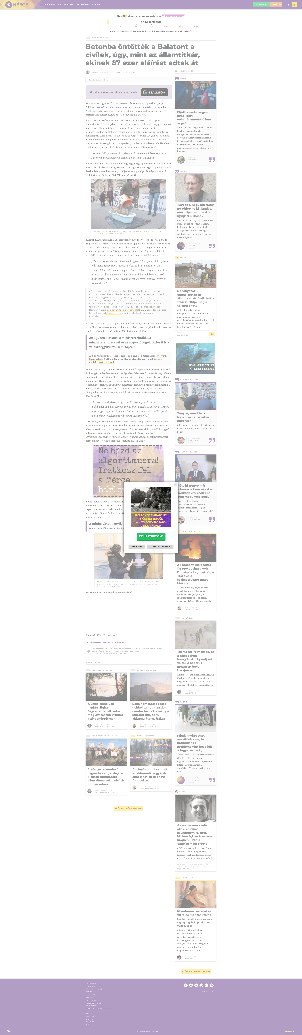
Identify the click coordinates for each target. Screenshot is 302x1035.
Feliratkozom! (151, 536)
